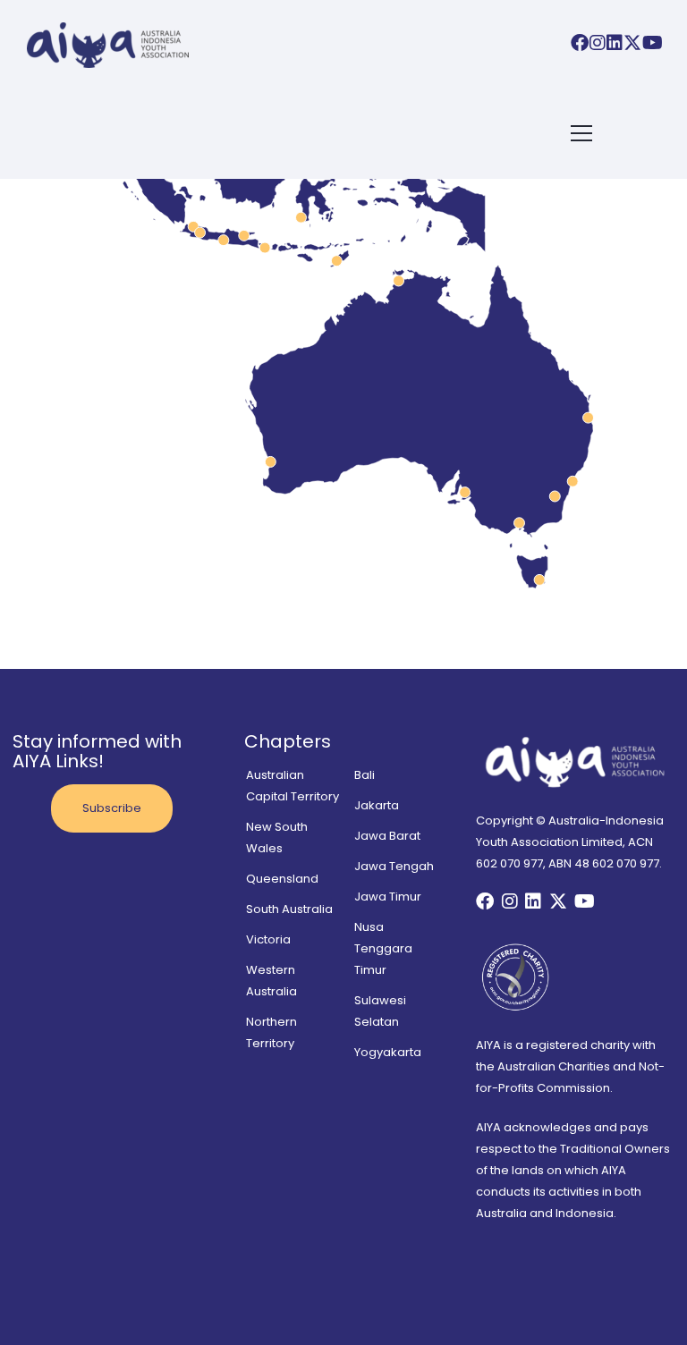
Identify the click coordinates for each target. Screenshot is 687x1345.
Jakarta (376, 805)
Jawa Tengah (394, 866)
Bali (364, 774)
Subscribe (111, 807)
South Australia (289, 909)
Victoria (268, 939)
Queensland (282, 878)
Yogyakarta (387, 1052)
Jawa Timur (387, 896)
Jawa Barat (387, 835)
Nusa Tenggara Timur (383, 948)
